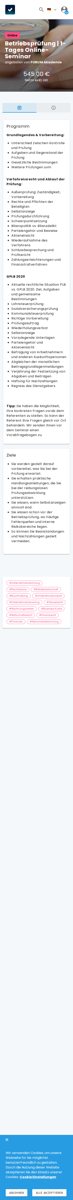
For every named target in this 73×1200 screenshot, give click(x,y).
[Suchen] (41, 9)
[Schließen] (7, 1139)
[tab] (19, 108)
